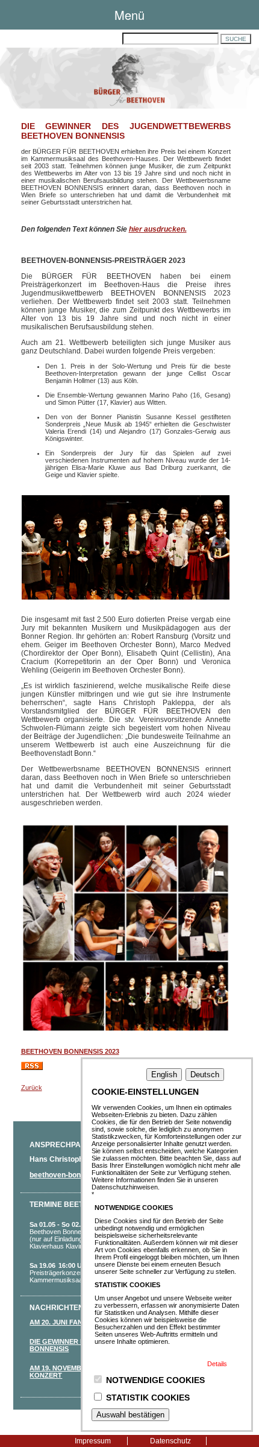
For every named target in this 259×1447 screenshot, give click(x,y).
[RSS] (32, 1067)
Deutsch (204, 1074)
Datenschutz (170, 1441)
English (164, 1074)
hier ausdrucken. (158, 229)
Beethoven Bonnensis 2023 (70, 1051)
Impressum (93, 1441)
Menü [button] (129, 15)
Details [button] (217, 1363)
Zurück (31, 1087)
